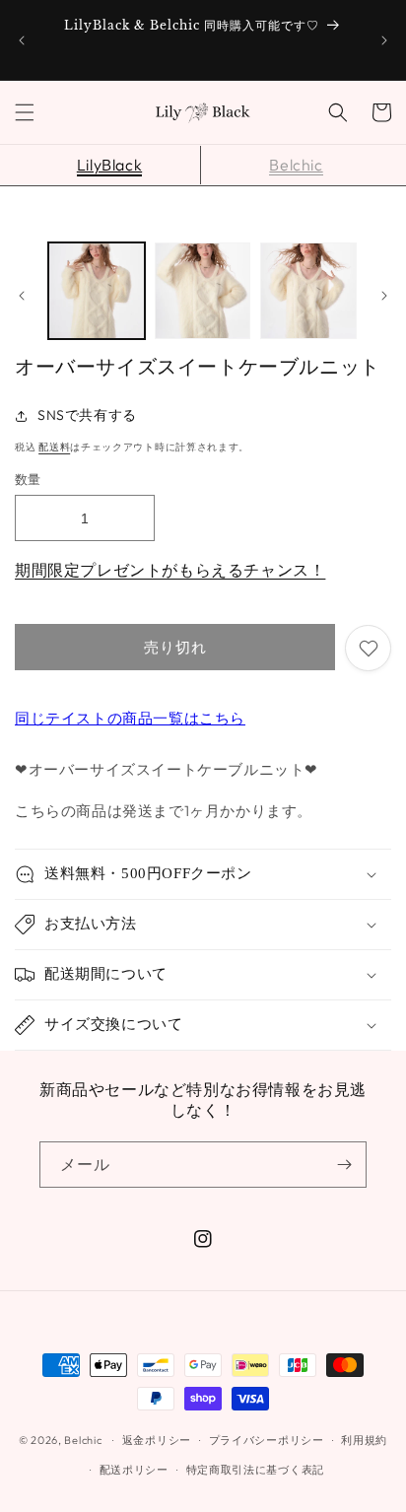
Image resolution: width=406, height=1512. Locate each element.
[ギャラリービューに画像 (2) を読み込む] (203, 290)
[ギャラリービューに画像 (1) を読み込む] (96, 290)
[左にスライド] (21, 295)
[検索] (338, 112)
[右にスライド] (384, 295)
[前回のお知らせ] (21, 40)
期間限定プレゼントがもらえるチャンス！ (170, 570)
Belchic (295, 164)
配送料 (54, 447)
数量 (28, 479)
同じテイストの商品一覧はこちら (130, 718)
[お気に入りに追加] (368, 648)
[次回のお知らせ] (384, 40)
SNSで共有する (87, 415)
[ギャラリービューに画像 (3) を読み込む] (308, 290)
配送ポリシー (134, 1470)
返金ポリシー (156, 1440)
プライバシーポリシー (266, 1440)
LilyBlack (109, 164)
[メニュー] (24, 112)
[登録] (344, 1164)
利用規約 (364, 1440)
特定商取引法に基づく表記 (255, 1470)
